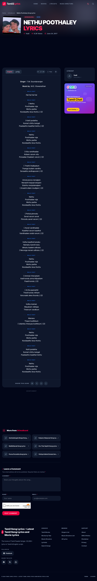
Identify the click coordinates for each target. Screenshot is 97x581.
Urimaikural (11, 13)
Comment (6, 476)
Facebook (9, 553)
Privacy (84, 542)
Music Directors (66, 4)
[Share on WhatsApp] (41, 383)
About (84, 532)
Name (4, 494)
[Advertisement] (48, 52)
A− (38, 71)
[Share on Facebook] (32, 383)
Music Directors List (68, 535)
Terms (86, 576)
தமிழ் (18, 71)
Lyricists (53, 4)
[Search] (93, 3)
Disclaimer (85, 539)
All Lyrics (64, 539)
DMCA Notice (86, 535)
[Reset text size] (41, 71)
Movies (44, 4)
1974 (38, 17)
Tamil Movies (45, 532)
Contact (84, 546)
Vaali (27, 33)
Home (36, 4)
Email (35, 494)
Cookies (92, 576)
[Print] (55, 71)
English (9, 71)
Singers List (65, 532)
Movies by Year (46, 535)
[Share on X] (10, 562)
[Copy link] (46, 383)
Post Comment (11, 513)
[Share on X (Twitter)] (37, 383)
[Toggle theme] (88, 3)
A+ (44, 71)
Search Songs (45, 546)
